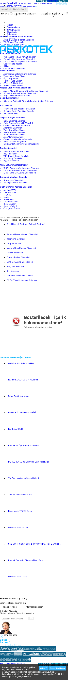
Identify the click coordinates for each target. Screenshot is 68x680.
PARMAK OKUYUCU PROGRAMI (23, 380)
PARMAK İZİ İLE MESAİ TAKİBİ (22, 412)
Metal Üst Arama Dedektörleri (20, 262)
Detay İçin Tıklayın (12, 645)
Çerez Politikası (57, 668)
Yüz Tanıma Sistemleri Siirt (20, 495)
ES (56, 1)
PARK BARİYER (15, 429)
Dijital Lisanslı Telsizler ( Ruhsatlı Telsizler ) (26, 224)
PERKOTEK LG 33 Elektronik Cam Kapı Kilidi (28, 462)
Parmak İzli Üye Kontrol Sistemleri (23, 445)
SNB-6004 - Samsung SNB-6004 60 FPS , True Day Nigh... (34, 544)
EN (51, 1)
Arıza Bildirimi (24, 3)
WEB (41, 1)
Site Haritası (5, 664)
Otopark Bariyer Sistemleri (18, 257)
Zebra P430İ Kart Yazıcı (18, 396)
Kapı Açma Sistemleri (16, 239)
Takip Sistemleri (14, 243)
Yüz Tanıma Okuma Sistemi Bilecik (23, 478)
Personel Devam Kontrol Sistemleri (22, 234)
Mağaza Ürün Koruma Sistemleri (21, 248)
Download (11, 27)
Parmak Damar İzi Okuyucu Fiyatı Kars (25, 560)
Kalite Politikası (18, 664)
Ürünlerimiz (12, 36)
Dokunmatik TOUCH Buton (20, 511)
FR (54, 1)
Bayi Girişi (63, 1)
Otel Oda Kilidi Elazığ (17, 577)
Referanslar (12, 34)
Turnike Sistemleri (15, 253)
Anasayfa (4, 220)
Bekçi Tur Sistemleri (15, 266)
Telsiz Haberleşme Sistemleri (25, 220)
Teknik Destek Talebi (43, 3)
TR (48, 1)
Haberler (11, 29)
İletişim (10, 25)
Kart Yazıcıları (13, 271)
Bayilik (10, 32)
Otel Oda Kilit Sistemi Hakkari (21, 363)
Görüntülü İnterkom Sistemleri (20, 276)
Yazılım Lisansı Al (8, 3)
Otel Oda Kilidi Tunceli (18, 527)
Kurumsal (11, 39)
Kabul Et (44, 668)
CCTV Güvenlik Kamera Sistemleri (22, 280)
